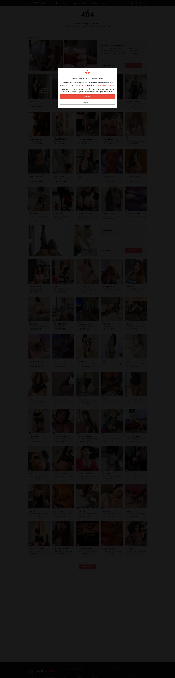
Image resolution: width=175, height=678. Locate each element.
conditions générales (107, 85)
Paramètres (87, 102)
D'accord (87, 97)
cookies (82, 85)
